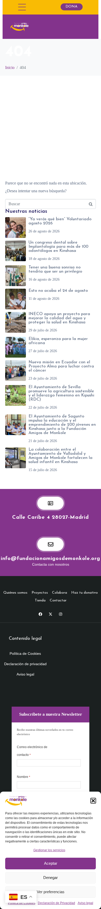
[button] (93, 800)
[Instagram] (60, 614)
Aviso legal (85, 903)
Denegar (50, 877)
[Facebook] (40, 614)
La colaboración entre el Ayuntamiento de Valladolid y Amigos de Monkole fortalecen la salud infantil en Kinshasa (60, 456)
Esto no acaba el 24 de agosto (58, 291)
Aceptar (50, 863)
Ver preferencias (50, 892)
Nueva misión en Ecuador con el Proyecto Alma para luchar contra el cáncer (61, 366)
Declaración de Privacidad (56, 903)
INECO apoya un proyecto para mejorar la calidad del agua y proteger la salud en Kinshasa (59, 318)
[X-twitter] (50, 614)
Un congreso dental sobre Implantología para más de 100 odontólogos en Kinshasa (58, 246)
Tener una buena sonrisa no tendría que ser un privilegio (55, 269)
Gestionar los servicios (49, 850)
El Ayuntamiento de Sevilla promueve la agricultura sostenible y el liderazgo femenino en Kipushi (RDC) (61, 393)
